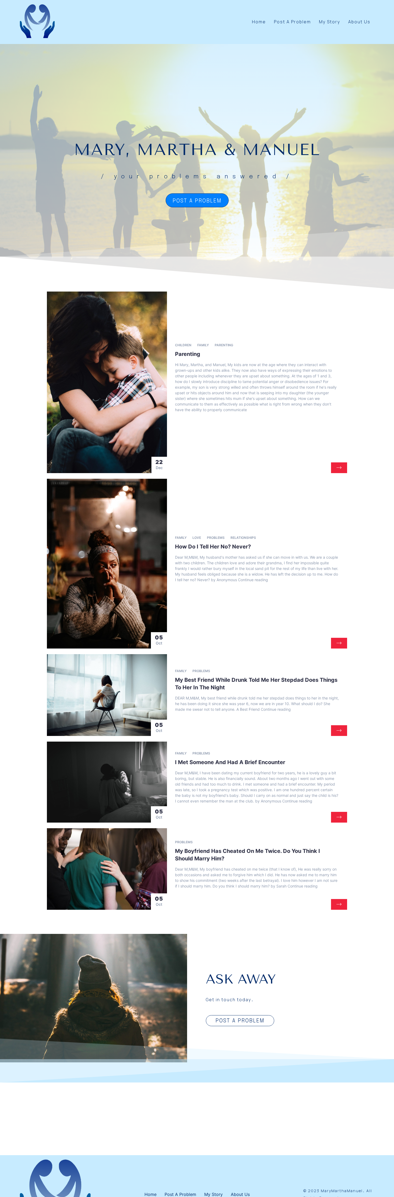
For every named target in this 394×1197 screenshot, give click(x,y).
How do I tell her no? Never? (213, 546)
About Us (359, 22)
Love (196, 538)
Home (259, 22)
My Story (329, 22)
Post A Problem (292, 22)
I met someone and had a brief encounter (230, 762)
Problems (216, 538)
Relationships (243, 538)
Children (183, 345)
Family (203, 345)
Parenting (224, 345)
